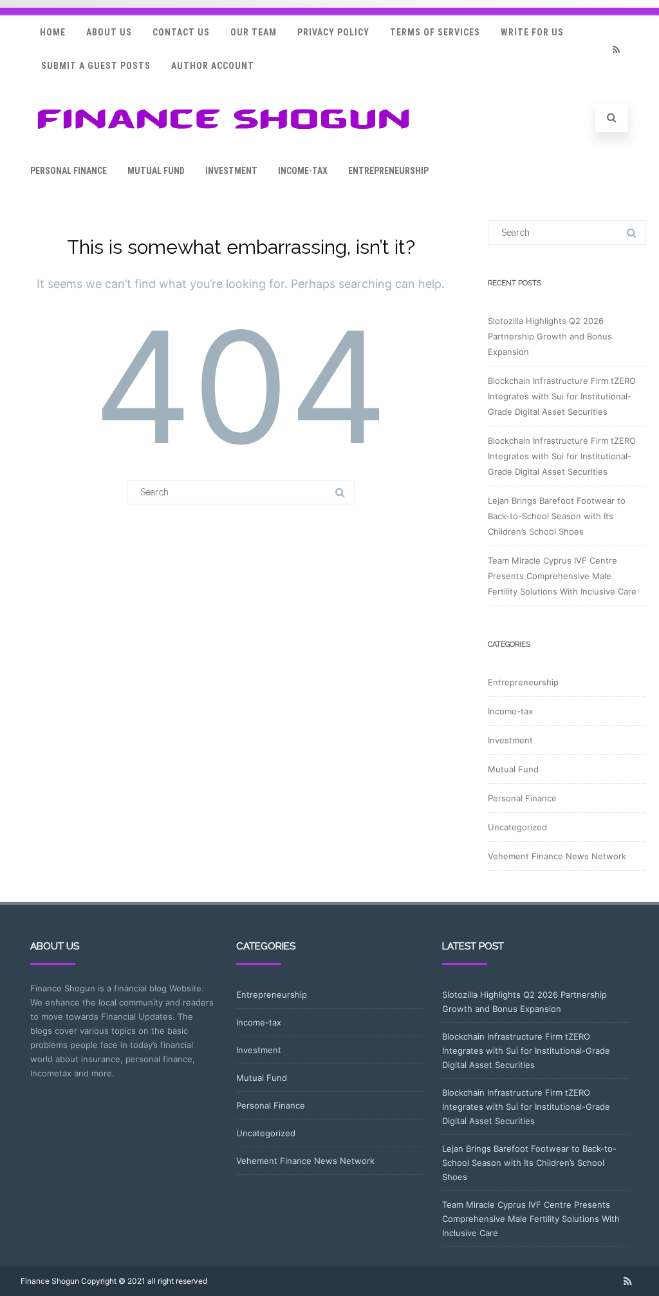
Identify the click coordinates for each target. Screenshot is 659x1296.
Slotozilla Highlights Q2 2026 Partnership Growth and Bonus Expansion (550, 336)
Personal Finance (68, 171)
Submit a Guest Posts (96, 66)
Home (53, 32)
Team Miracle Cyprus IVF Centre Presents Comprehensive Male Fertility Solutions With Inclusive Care (562, 575)
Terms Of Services (435, 32)
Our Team (253, 32)
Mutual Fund (156, 171)
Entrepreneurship (388, 171)
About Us (109, 32)
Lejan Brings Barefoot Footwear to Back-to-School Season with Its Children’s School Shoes (557, 516)
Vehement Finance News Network (557, 856)
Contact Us (181, 32)
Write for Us (532, 32)
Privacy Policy (333, 32)
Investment (231, 171)
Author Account (212, 66)
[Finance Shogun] (223, 133)
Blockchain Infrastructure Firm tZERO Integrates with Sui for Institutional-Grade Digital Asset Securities (562, 396)
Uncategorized (517, 827)
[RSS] (616, 49)
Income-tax (303, 171)
